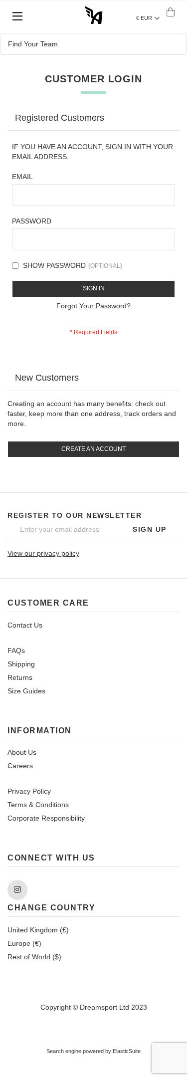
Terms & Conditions (38, 805)
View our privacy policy (43, 553)
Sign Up (150, 529)
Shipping (21, 664)
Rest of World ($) (34, 957)
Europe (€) (24, 943)
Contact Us (24, 625)
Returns (19, 677)
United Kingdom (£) (38, 930)
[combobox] (93, 44)
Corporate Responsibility (46, 818)
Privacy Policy (29, 791)
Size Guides (26, 691)
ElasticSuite (127, 1051)
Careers (20, 766)
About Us (21, 752)
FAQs (16, 650)
